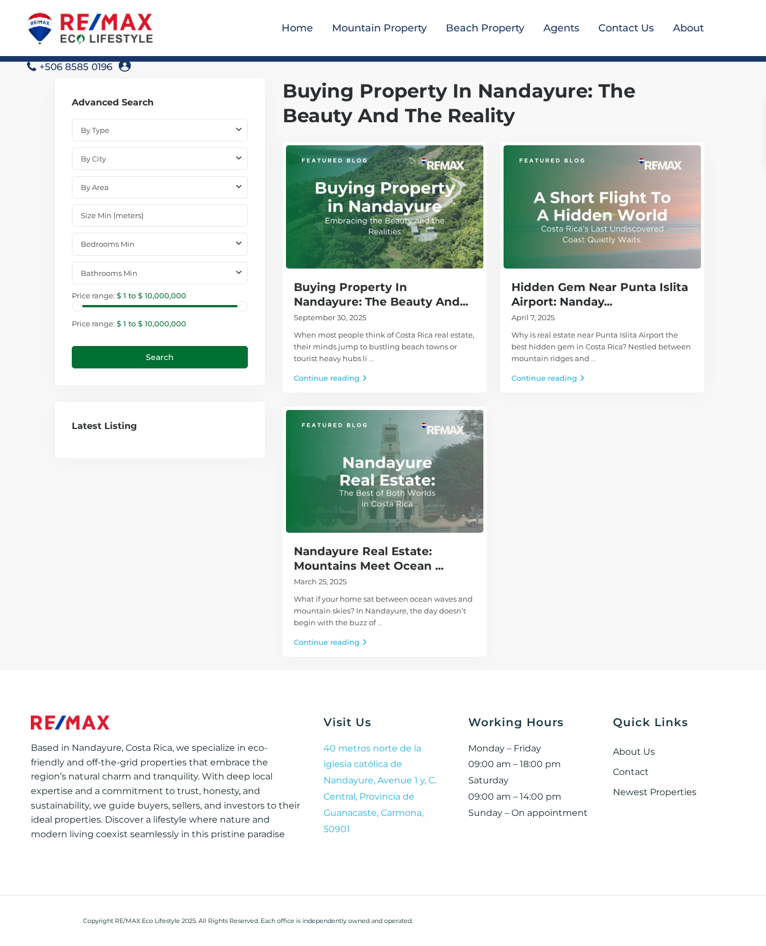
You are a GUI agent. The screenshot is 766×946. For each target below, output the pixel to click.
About (688, 28)
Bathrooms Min (109, 273)
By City (93, 158)
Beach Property (485, 28)
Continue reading (326, 377)
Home (297, 28)
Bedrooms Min (108, 243)
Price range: (93, 295)
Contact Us (626, 28)
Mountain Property (379, 28)
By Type (95, 130)
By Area (95, 187)
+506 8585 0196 (75, 66)
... (371, 358)
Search (160, 357)
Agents (561, 28)
